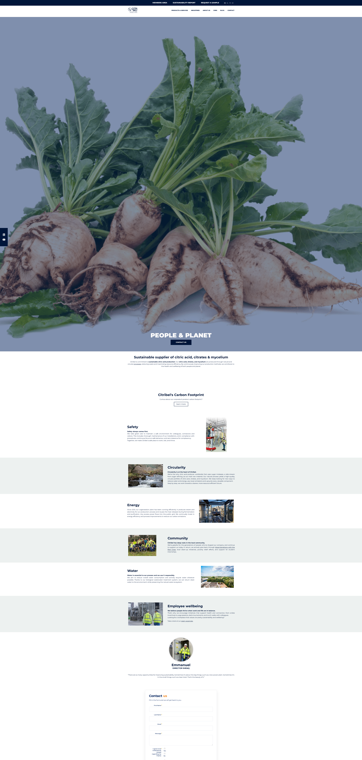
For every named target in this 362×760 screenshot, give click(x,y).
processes (137, 364)
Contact (231, 10)
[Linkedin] (3, 234)
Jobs (215, 10)
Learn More (181, 404)
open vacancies (187, 621)
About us (206, 10)
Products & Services (179, 10)
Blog (222, 10)
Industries (195, 10)
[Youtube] (3, 239)
